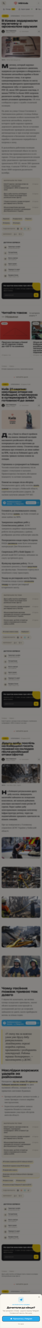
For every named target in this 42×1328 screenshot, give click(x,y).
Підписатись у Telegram (22, 1319)
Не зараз (21, 1324)
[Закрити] (39, 1297)
